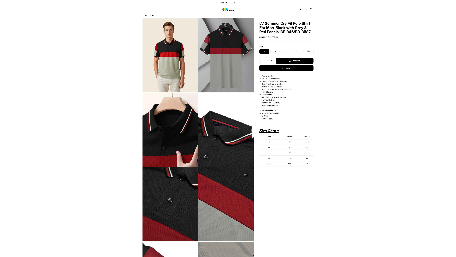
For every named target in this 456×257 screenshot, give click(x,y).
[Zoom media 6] (226, 204)
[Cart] (311, 9)
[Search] (300, 9)
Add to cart (296, 61)
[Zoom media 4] (226, 130)
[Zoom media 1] (170, 55)
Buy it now (286, 68)
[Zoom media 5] (170, 204)
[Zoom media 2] (226, 55)
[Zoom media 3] (170, 130)
